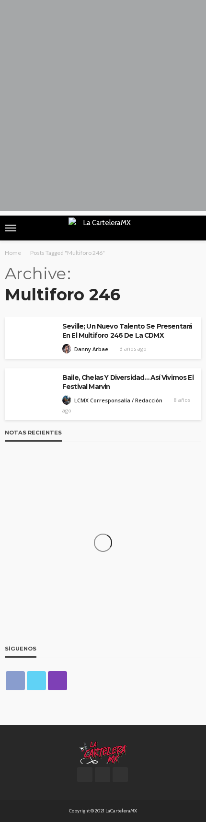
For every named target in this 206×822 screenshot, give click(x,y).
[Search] (193, 228)
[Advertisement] (103, 108)
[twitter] (36, 680)
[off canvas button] (10, 228)
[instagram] (57, 680)
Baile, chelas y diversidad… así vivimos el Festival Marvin (128, 382)
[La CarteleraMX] (103, 751)
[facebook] (15, 680)
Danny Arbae (91, 349)
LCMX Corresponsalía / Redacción (118, 400)
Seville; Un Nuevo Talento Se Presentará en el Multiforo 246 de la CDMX (127, 330)
